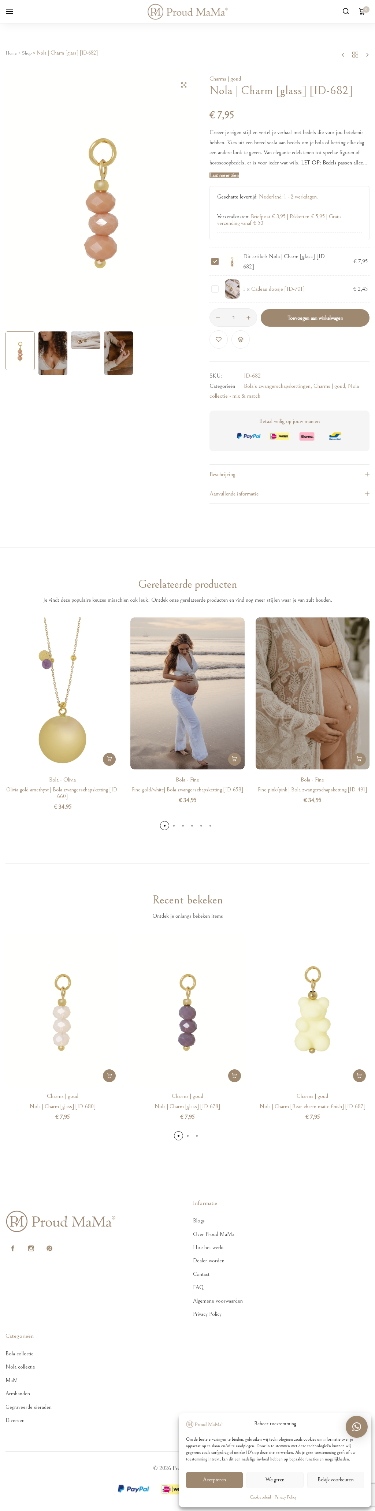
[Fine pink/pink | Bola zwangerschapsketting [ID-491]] (313, 693)
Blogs (199, 1221)
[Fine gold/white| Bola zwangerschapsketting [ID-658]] (187, 693)
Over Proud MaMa (213, 1234)
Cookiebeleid (260, 1497)
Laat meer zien (224, 175)
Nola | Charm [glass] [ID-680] (63, 1106)
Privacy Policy (286, 1497)
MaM (11, 1380)
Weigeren (275, 1480)
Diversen (15, 1420)
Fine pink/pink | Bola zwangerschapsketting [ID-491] (312, 790)
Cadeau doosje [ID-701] (278, 289)
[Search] (345, 11)
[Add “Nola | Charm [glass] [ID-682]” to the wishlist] (218, 339)
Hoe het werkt (208, 1247)
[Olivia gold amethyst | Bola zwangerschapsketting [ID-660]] (62, 693)
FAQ (198, 1287)
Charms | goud (225, 78)
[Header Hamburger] (13, 11)
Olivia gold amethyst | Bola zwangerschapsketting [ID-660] (62, 793)
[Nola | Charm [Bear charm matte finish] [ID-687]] (313, 1010)
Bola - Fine (187, 779)
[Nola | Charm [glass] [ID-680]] (62, 1010)
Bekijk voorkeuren (335, 1480)
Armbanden (17, 1394)
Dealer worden (208, 1261)
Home (11, 53)
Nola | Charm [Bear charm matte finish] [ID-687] (312, 1106)
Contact (201, 1274)
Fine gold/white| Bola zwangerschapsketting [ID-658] (187, 790)
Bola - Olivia (62, 779)
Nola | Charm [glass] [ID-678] (187, 1106)
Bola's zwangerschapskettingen (277, 386)
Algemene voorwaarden (218, 1301)
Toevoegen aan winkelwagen (315, 318)
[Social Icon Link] (12, 1248)
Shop (26, 53)
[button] (186, 199)
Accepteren (214, 1480)
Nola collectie (20, 1367)
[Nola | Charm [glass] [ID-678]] (187, 1010)
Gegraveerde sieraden (28, 1407)
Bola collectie (19, 1354)
